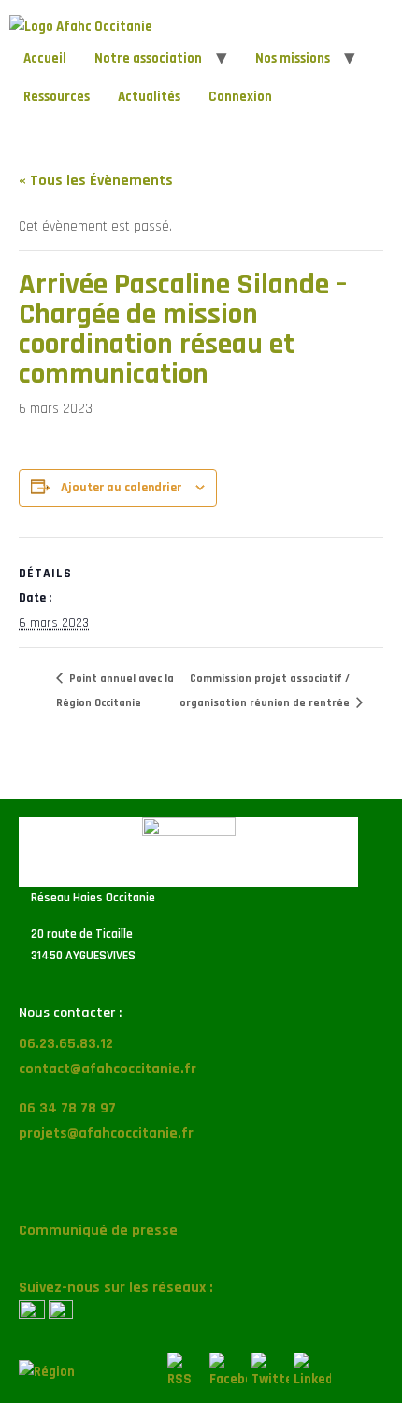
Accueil (44, 58)
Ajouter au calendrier (121, 487)
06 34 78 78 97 (67, 1108)
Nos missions (292, 58)
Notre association (148, 58)
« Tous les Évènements (96, 181)
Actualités (149, 97)
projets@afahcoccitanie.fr (106, 1133)
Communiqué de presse (98, 1230)
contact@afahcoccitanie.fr (107, 1069)
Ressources (56, 97)
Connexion (240, 97)
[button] (201, 1189)
